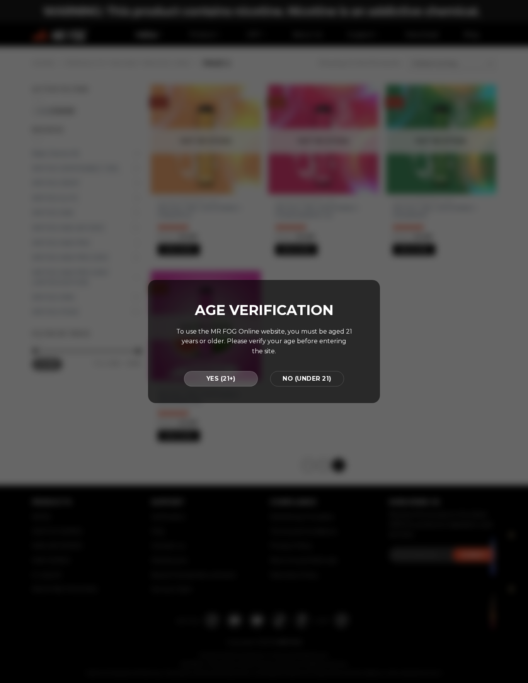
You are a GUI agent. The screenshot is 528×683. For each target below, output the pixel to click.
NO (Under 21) (307, 378)
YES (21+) (220, 378)
